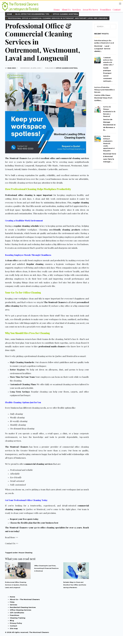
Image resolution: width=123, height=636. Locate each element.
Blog (12, 620)
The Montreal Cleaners (16, 158)
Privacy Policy (16, 623)
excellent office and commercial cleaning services (65, 158)
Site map (14, 628)
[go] (113, 26)
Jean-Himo (11, 68)
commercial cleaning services (38, 464)
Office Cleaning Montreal (67, 68)
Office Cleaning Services (20, 610)
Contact (13, 626)
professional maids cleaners (52, 346)
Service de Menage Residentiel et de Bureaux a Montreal (109, 111)
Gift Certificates (17, 613)
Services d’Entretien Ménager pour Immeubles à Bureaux (104, 89)
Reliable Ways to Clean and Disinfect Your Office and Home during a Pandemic (74, 585)
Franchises (14, 615)
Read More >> (11, 537)
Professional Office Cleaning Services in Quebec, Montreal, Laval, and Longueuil (16, 585)
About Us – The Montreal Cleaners (25, 599)
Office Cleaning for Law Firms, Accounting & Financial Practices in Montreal (46, 568)
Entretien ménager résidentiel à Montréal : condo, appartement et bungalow (109, 143)
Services (13, 605)
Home (12, 597)
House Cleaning (25, 553)
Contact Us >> (11, 543)
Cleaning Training (17, 618)
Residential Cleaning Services (23, 607)
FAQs (12, 602)
